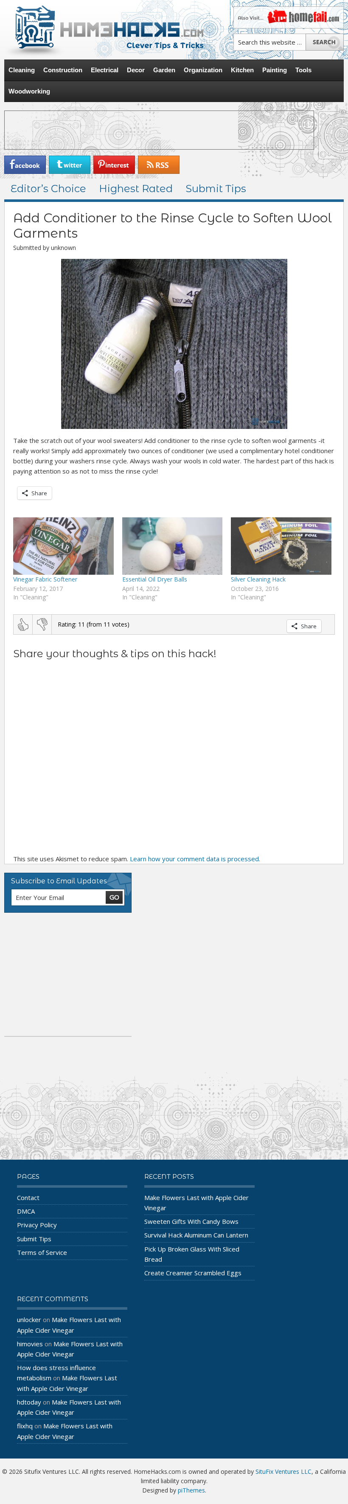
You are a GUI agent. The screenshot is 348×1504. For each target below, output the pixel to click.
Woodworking (29, 91)
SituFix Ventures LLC (283, 1471)
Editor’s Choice (48, 188)
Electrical (104, 70)
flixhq (25, 1426)
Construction (62, 70)
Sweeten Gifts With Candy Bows (191, 1221)
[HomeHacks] (103, 30)
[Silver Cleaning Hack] (281, 546)
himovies (30, 1343)
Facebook (25, 165)
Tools (303, 70)
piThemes (191, 1490)
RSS (159, 165)
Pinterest (114, 165)
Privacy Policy (37, 1224)
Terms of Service (42, 1252)
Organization (203, 70)
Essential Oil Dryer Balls (154, 579)
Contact (28, 1197)
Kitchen (242, 70)
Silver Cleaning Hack (258, 579)
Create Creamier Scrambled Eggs (192, 1272)
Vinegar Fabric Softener (45, 579)
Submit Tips (215, 188)
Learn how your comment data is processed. (195, 858)
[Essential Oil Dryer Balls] (172, 546)
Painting (274, 70)
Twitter (69, 165)
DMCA (26, 1211)
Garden (164, 70)
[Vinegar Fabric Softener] (63, 546)
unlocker (29, 1319)
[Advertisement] (159, 130)
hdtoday (29, 1402)
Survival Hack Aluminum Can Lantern (196, 1235)
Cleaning (21, 70)
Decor (136, 70)
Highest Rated (136, 188)
